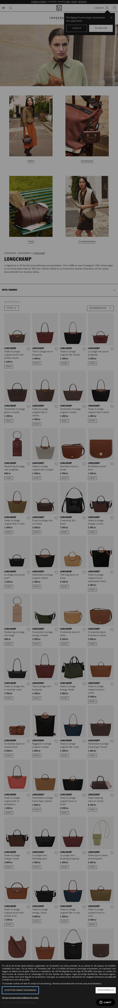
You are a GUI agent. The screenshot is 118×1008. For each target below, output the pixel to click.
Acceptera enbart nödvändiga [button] (20, 990)
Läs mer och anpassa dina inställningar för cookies (20, 998)
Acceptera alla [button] (106, 990)
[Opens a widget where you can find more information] (105, 1002)
